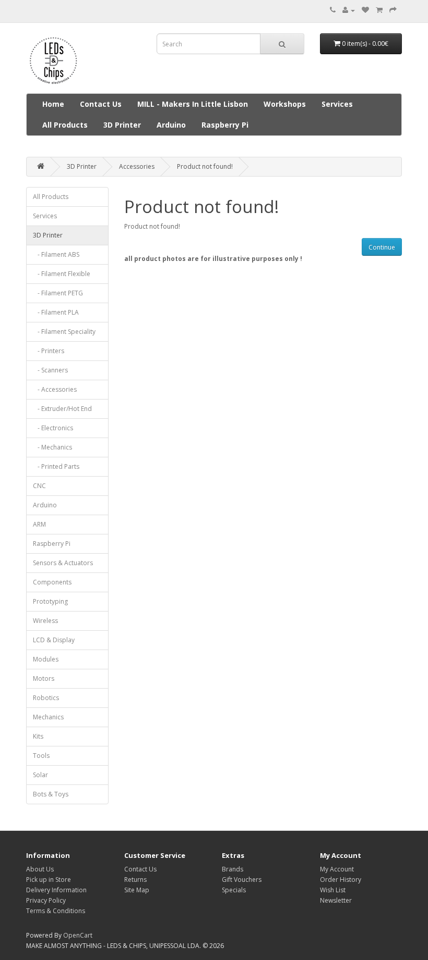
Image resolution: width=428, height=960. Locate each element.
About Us (40, 869)
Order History (340, 879)
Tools (41, 755)
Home (53, 104)
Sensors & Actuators (63, 562)
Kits (38, 736)
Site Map (136, 890)
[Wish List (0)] (365, 10)
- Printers (48, 350)
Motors (43, 678)
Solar (40, 774)
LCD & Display (54, 639)
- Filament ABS (56, 254)
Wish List (333, 890)
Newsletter (336, 900)
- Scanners (50, 370)
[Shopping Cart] (379, 10)
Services (337, 104)
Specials (234, 890)
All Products (65, 125)
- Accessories (55, 389)
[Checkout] (393, 10)
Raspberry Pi (224, 125)
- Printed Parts (56, 466)
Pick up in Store (48, 879)
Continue (381, 247)
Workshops (285, 104)
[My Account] (348, 10)
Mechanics (48, 717)
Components (52, 582)
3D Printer (122, 125)
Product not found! (205, 166)
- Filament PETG (58, 293)
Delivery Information (56, 890)
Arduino (171, 125)
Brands (232, 869)
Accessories (136, 166)
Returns (135, 879)
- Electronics (53, 427)
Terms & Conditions (55, 910)
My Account (337, 869)
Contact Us (101, 104)
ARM (39, 524)
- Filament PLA (56, 312)
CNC (39, 485)
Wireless (45, 620)
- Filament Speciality (64, 331)
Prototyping (50, 601)
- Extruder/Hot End (62, 408)
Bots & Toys (50, 794)
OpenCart (77, 935)
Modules (45, 659)
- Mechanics (52, 447)
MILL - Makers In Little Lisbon (192, 104)
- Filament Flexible (61, 273)
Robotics (46, 697)
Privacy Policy (46, 900)
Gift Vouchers (241, 879)
